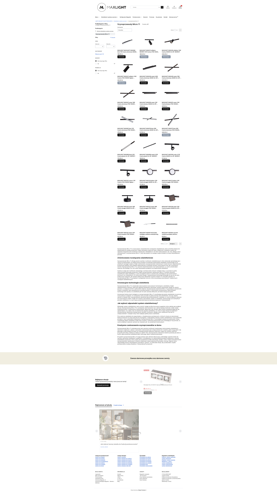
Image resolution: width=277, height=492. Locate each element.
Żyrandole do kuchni (145, 458)
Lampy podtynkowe (167, 464)
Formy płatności (143, 478)
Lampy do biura (99, 465)
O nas (118, 478)
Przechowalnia (98, 477)
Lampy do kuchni (100, 458)
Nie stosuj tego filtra (102, 61)
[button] (162, 7)
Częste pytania (165, 475)
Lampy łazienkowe (167, 465)
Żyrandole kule (144, 464)
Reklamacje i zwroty (166, 481)
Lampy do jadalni (100, 457)
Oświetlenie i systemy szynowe (120, 21)
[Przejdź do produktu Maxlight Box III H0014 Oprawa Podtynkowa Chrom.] (161, 376)
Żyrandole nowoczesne (146, 465)
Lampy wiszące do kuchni (124, 460)
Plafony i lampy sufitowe (168, 457)
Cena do (108, 44)
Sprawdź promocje (103, 385)
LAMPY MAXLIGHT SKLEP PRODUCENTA (103, 21)
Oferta (118, 477)
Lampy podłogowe (167, 463)
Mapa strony (120, 475)
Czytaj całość (104, 446)
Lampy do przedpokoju (101, 461)
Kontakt (119, 474)
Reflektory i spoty (167, 461)
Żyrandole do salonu (145, 457)
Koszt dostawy (143, 480)
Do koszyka (121, 56)
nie (98, 63)
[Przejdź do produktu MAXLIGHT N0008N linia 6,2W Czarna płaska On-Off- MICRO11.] (127, 146)
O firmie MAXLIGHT (166, 474)
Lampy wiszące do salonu (124, 458)
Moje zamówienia (99, 475)
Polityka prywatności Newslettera (170, 477)
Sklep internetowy (138, 490)
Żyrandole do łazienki (145, 461)
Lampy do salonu (100, 463)
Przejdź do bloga (118, 405)
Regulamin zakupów (144, 474)
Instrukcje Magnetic (100, 480)
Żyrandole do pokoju (145, 460)
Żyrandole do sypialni (145, 463)
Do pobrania (120, 480)
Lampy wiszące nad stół (124, 465)
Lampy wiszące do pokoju (124, 461)
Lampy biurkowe (166, 458)
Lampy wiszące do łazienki (124, 463)
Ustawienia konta (99, 478)
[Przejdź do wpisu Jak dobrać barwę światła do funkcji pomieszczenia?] (119, 424)
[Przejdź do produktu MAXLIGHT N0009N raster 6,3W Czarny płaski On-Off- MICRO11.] (150, 146)
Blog (118, 481)
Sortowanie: (120, 27)
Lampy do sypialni (100, 464)
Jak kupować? (143, 475)
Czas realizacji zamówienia (146, 477)
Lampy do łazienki (100, 460)
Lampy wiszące (121, 457)
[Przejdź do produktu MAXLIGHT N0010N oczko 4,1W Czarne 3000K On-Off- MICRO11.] (172, 146)
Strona (172, 30)
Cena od (97, 44)
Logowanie (97, 474)
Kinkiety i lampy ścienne (168, 460)
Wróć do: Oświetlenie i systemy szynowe (105, 31)
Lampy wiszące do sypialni (124, 464)
